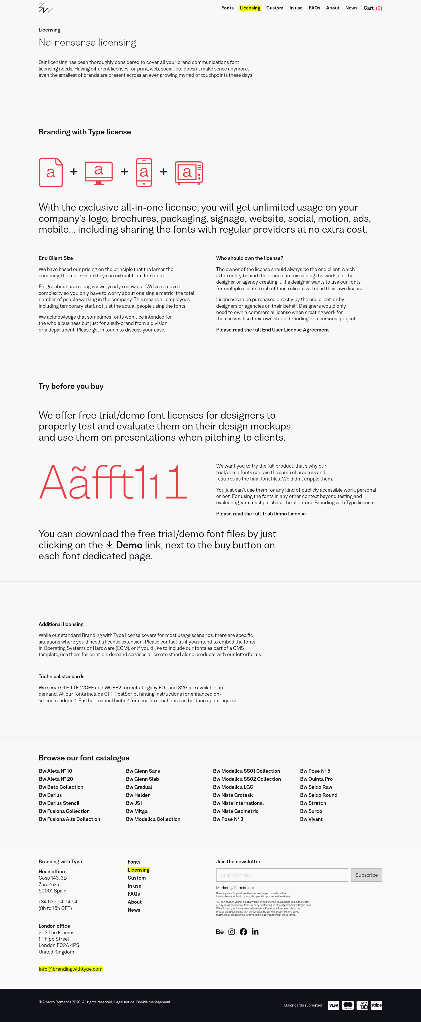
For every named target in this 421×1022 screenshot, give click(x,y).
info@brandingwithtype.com (71, 969)
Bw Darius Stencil (59, 803)
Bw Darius (50, 795)
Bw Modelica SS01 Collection (246, 771)
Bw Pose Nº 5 (315, 771)
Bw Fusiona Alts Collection (69, 819)
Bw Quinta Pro (316, 779)
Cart (373, 8)
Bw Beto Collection (61, 787)
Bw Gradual (139, 787)
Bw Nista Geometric (236, 811)
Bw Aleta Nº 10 (55, 771)
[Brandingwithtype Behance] (220, 934)
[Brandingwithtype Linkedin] (255, 934)
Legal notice (124, 1002)
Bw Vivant (311, 819)
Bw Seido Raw (316, 787)
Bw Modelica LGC (233, 787)
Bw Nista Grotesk (233, 795)
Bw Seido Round (318, 795)
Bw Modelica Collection (153, 819)
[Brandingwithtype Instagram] (231, 934)
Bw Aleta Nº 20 (56, 779)
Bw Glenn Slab (142, 779)
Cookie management (153, 1002)
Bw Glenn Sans (143, 771)
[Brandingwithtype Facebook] (243, 934)
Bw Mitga (136, 811)
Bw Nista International (238, 803)
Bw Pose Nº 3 (228, 819)
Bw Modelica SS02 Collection (247, 779)
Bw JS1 (134, 803)
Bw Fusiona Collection (64, 811)
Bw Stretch (313, 803)
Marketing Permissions (235, 888)
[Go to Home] (46, 8)
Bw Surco (311, 811)
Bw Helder (138, 795)
